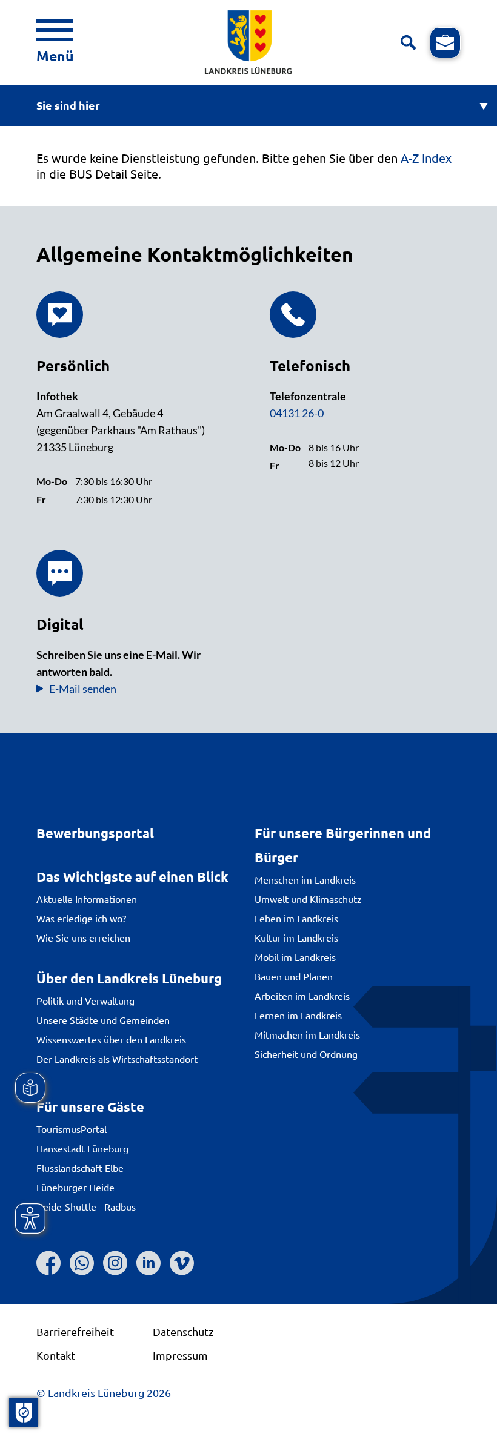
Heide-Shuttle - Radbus (86, 1206)
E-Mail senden (82, 688)
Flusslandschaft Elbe (80, 1168)
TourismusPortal (71, 1129)
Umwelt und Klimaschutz (308, 899)
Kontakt (55, 1355)
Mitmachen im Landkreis (307, 1034)
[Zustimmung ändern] (23, 1412)
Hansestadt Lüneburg (82, 1148)
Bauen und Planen (294, 976)
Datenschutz (183, 1331)
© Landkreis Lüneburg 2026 (103, 1392)
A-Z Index (426, 157)
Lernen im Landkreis (298, 1015)
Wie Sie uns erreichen (83, 937)
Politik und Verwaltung (85, 1000)
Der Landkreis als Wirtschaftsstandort (117, 1059)
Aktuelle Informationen (86, 899)
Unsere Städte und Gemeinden (103, 1020)
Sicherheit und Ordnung (306, 1054)
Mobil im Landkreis (295, 957)
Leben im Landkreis (296, 918)
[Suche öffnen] (408, 42)
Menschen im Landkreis (305, 879)
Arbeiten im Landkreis (302, 996)
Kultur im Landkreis (296, 937)
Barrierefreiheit (75, 1331)
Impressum (180, 1355)
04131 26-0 (297, 413)
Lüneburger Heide (75, 1187)
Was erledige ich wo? (81, 918)
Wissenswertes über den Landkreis (111, 1039)
